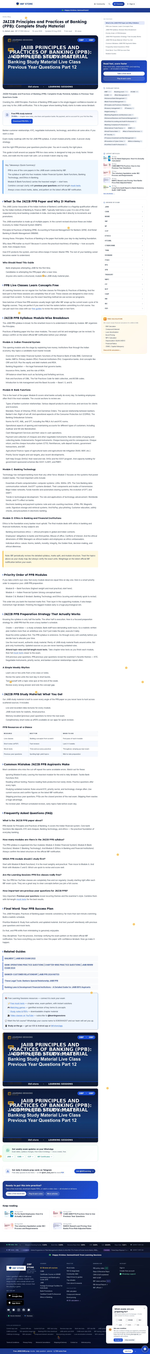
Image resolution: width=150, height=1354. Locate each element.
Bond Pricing (110, 335)
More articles (52, 1194)
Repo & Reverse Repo (101, 1271)
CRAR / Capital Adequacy (115, 346)
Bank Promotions (46, 1291)
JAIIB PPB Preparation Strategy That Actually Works (123, 36)
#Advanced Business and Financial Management (121, 118)
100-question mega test (27, 1331)
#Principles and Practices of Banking (118, 105)
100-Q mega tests (73, 1271)
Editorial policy (86, 1342)
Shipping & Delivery (60, 1342)
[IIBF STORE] (24, 4)
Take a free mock (124, 74)
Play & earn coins (36, 1194)
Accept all (118, 1340)
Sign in (132, 4)
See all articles (109, 193)
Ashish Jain (9, 31)
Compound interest (73, 1294)
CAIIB (19, 1157)
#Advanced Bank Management (116, 98)
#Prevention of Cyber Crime (115, 141)
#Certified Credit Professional (116, 144)
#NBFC (131, 128)
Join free (128, 1351)
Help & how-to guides (74, 1277)
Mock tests (71, 1268)
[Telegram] (14, 1310)
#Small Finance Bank (112, 131)
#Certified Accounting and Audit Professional (120, 121)
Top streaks (71, 1280)
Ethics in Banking (46, 1297)
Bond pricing (71, 1297)
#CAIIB (134, 92)
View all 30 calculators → (112, 350)
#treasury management (113, 108)
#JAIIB (108, 95)
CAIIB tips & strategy (13, 1334)
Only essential (129, 1340)
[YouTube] (8, 1310)
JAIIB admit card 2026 (67, 1331)
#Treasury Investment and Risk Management (120, 138)
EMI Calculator (111, 326)
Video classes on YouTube (21, 1015)
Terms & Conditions (12, 1342)
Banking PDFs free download (47, 1331)
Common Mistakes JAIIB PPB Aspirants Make (121, 43)
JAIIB (9, 1157)
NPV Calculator (111, 338)
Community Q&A (72, 1274)
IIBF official (97, 1288)
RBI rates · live (12, 1244)
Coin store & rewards (74, 1283)
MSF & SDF (97, 1278)
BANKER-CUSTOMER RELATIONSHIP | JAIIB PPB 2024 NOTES (32, 974)
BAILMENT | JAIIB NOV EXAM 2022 (20, 958)
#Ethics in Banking (135, 141)
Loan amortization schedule (83, 1334)
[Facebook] (24, 1310)
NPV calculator (99, 1334)
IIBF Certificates (43, 1157)
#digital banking (111, 111)
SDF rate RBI (91, 1328)
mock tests (75, 186)
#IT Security (110, 134)
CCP (29, 1157)
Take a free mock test (15, 1194)
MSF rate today (52, 1328)
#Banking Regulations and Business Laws (119, 115)
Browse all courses (50, 1268)
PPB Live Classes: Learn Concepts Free (119, 26)
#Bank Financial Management (115, 101)
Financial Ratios (111, 343)
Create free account (127, 1271)
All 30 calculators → (74, 1300)
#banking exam (121, 92)
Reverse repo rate (66, 1328)
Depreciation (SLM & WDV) (115, 341)
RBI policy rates (100, 1268)
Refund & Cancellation (43, 1342)
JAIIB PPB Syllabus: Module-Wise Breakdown (121, 30)
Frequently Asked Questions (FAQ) (117, 47)
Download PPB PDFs (21, 121)
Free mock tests (17, 1003)
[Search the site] (109, 4)
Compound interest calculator (43, 1334)
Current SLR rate (39, 1328)
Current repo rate (11, 1328)
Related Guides (111, 53)
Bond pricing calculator (63, 1334)
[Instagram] (19, 1310)
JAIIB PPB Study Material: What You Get (119, 40)
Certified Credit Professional (50, 1294)
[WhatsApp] (29, 1310)
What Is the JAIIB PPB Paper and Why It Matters (122, 23)
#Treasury (129, 108)
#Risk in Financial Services (132, 131)
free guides (37, 309)
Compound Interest (112, 329)
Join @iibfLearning (83, 1171)
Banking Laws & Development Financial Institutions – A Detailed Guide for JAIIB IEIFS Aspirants (47, 987)
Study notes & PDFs (19, 1011)
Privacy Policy (27, 1342)
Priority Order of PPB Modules (116, 33)
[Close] (144, 1308)
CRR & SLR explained (100, 1275)
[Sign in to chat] (145, 1349)
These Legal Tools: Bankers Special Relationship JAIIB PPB (31, 981)
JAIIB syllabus (102, 1328)
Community (100, 4)
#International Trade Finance (115, 128)
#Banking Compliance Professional (117, 125)
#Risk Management (122, 95)
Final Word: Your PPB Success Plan (118, 50)
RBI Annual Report (99, 1284)
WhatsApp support (129, 1274)
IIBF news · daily (13, 1250)
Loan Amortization (112, 332)
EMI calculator (72, 1291)
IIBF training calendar (100, 1331)
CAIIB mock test (11, 1331)
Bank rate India (79, 1328)
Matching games (17, 1007)
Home (5, 17)
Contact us (73, 1342)
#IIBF (108, 92)
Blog (9, 17)
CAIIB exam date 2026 (84, 1331)
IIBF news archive (101, 1281)
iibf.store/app (56, 1026)
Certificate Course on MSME (50, 1274)
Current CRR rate (25, 1328)
